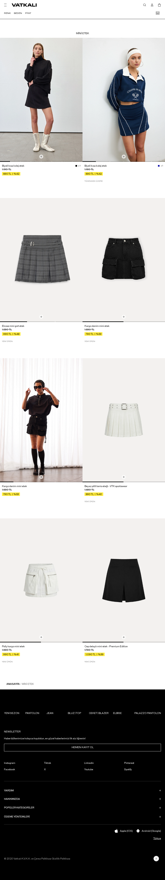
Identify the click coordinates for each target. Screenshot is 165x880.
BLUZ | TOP (74, 713)
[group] (41, 100)
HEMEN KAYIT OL (83, 747)
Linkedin (89, 763)
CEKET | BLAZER (99, 713)
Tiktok (47, 763)
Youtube (88, 769)
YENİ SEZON (11, 713)
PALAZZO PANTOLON (147, 713)
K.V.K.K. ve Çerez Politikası (36, 858)
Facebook (9, 769)
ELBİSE (117, 713)
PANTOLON (32, 713)
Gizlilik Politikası (61, 858)
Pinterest (129, 763)
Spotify (128, 769)
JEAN (49, 713)
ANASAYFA (13, 684)
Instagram (9, 763)
